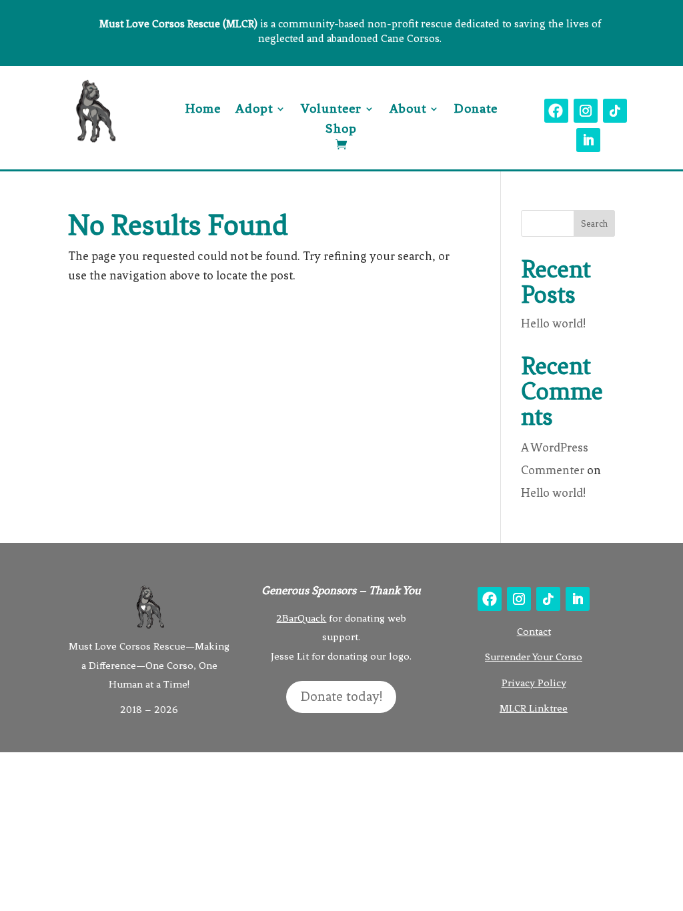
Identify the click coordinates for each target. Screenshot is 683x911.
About (408, 110)
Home (203, 110)
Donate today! (341, 696)
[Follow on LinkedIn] (588, 140)
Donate (476, 110)
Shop (341, 130)
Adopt (254, 110)
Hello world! (553, 323)
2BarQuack (301, 618)
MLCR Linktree (534, 708)
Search (594, 224)
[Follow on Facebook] (556, 111)
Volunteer (331, 110)
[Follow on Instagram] (586, 111)
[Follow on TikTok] (615, 111)
